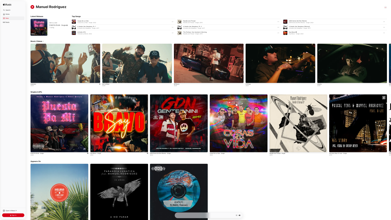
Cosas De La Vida (82, 21)
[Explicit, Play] (285, 33)
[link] (37, 41)
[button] (13, 10)
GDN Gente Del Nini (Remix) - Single (161, 95)
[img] (7, 4)
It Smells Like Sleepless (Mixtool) (299, 26)
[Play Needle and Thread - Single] (272, 149)
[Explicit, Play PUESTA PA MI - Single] (33, 33)
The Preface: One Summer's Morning (195, 32)
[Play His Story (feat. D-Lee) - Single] (331, 149)
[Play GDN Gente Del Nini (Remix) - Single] (152, 149)
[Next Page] (389, 27)
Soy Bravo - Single (96, 95)
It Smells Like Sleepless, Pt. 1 (86, 26)
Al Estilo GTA (81, 32)
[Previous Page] (69, 27)
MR (390, 84)
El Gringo (248, 84)
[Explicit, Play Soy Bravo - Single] (92, 149)
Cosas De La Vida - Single (218, 95)
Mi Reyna (176, 84)
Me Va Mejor (105, 84)
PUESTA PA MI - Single (57, 25)
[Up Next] (236, 215)
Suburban (33, 84)
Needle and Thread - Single (278, 95)
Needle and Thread (189, 21)
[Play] (32, 7)
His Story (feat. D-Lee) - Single (339, 95)
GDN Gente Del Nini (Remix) (298, 21)
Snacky (319, 84)
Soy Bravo (292, 32)
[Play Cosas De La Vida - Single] (212, 149)
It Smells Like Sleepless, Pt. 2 (192, 26)
